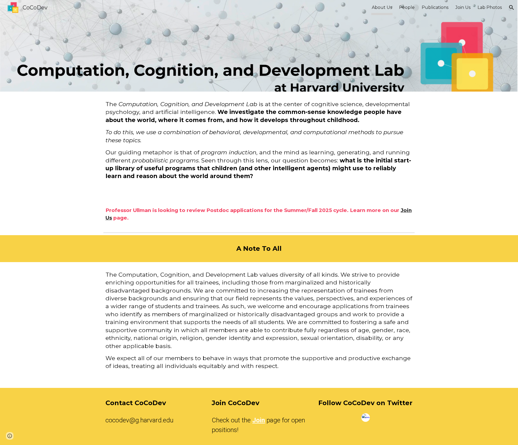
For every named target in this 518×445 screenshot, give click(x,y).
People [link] (407, 7)
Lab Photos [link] (490, 7)
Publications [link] (435, 7)
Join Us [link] (463, 7)
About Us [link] (382, 7)
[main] (259, 145)
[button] (511, 7)
